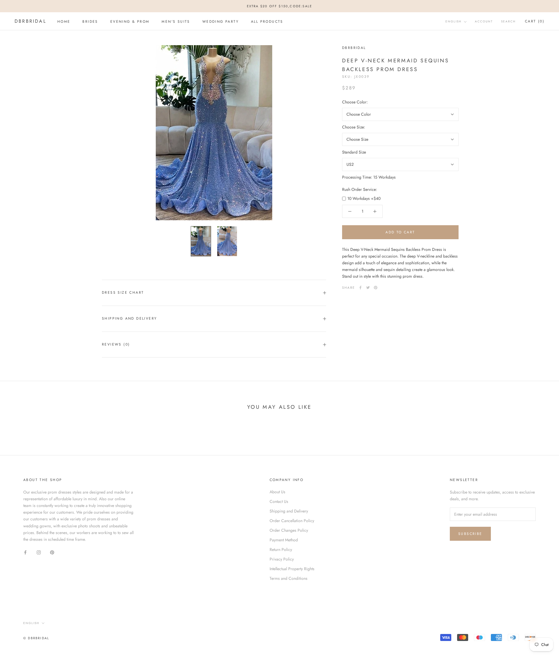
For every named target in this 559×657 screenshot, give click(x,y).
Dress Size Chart (123, 292)
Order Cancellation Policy (292, 521)
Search (508, 22)
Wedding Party (220, 21)
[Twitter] (368, 287)
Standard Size (354, 152)
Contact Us (279, 501)
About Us (277, 492)
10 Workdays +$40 (364, 198)
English (453, 22)
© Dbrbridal (36, 638)
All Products (267, 21)
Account (484, 22)
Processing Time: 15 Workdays (369, 177)
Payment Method (284, 540)
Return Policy (281, 549)
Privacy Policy (282, 559)
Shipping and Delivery (129, 318)
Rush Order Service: (359, 189)
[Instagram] (39, 552)
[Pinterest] (375, 287)
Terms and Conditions (288, 578)
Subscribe (470, 533)
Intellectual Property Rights (292, 569)
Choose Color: (355, 102)
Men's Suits (176, 21)
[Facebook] (360, 287)
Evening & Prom (130, 21)
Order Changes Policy (289, 530)
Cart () (534, 21)
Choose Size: (353, 127)
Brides (90, 21)
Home (63, 21)
